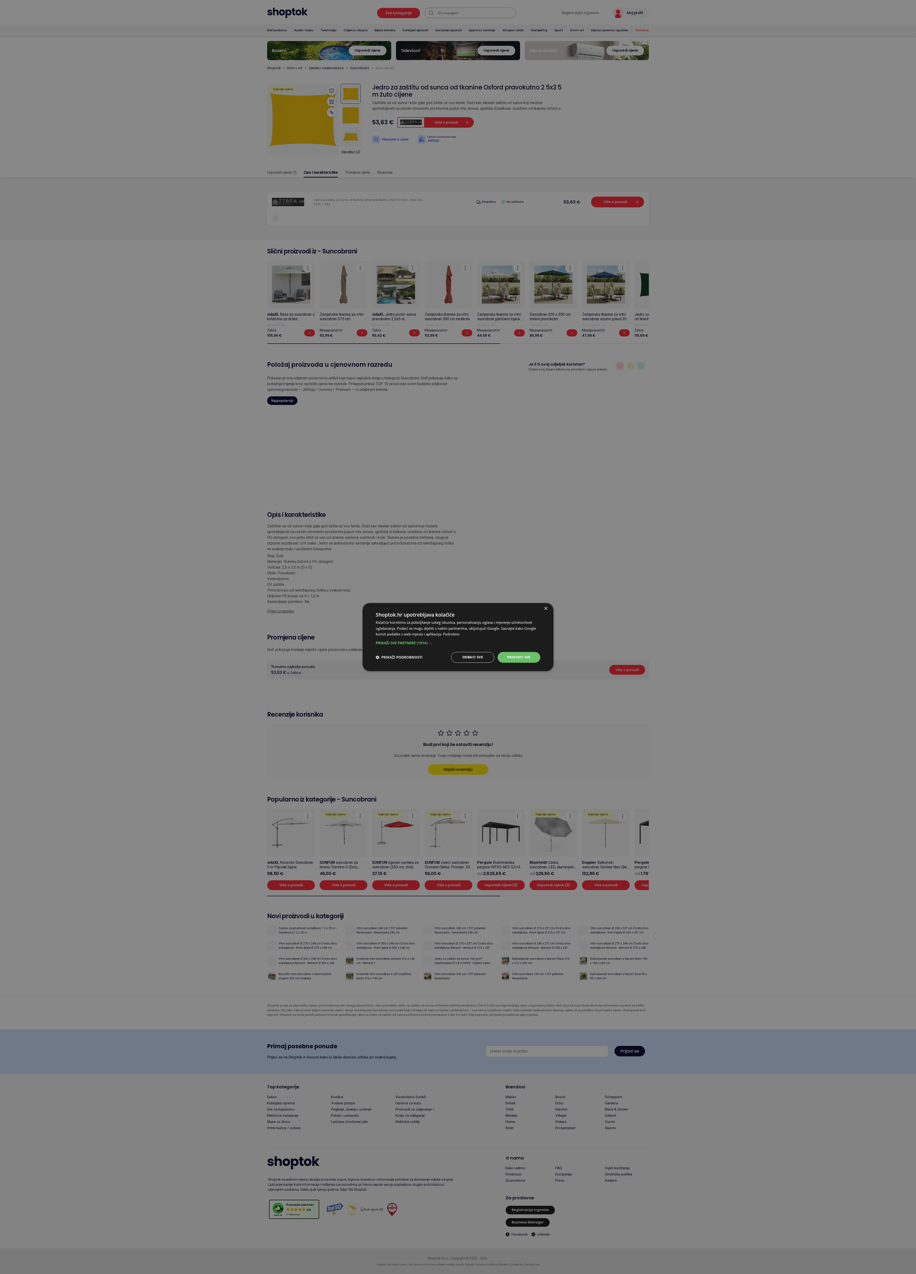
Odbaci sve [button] (472, 657)
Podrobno (451, 634)
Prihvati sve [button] (519, 657)
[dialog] (458, 637)
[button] (458, 643)
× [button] (545, 608)
